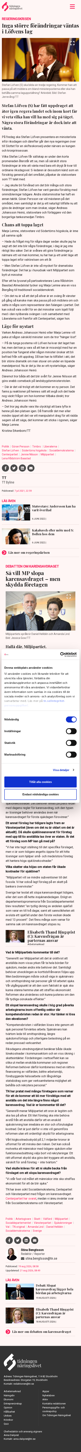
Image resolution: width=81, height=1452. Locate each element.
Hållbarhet (9, 1411)
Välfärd (48, 1218)
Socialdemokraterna (61, 450)
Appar (45, 1391)
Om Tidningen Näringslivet (56, 1415)
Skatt (37, 1218)
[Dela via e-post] (30, 468)
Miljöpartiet (48, 454)
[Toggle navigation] (72, 7)
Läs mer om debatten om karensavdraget (41, 1332)
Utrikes (7, 1415)
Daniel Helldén (55, 1226)
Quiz (6, 1423)
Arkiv (45, 1399)
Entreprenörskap (13, 1403)
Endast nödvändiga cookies (40, 794)
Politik (6, 446)
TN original (18, 1226)
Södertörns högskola (34, 450)
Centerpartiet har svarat (21, 1198)
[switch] (71, 731)
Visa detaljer (61, 770)
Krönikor (8, 1419)
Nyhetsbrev (48, 1395)
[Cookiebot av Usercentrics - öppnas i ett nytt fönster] (60, 654)
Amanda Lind (36, 1226)
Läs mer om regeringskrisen (29, 552)
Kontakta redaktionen (54, 1403)
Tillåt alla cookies (40, 781)
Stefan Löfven (11, 450)
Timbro (36, 446)
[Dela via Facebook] (5, 468)
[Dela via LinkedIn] (22, 468)
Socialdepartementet (19, 1222)
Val (8, 1226)
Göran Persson (21, 446)
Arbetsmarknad (12, 1391)
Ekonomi (8, 1399)
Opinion (8, 1407)
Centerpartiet (10, 454)
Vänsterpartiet (43, 1222)
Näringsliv (9, 1395)
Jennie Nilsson (29, 454)
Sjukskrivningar (63, 1222)
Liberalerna (51, 446)
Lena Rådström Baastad (16, 458)
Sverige (37, 1230)
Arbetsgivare (24, 1218)
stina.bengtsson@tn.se (41, 1258)
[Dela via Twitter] (14, 468)
